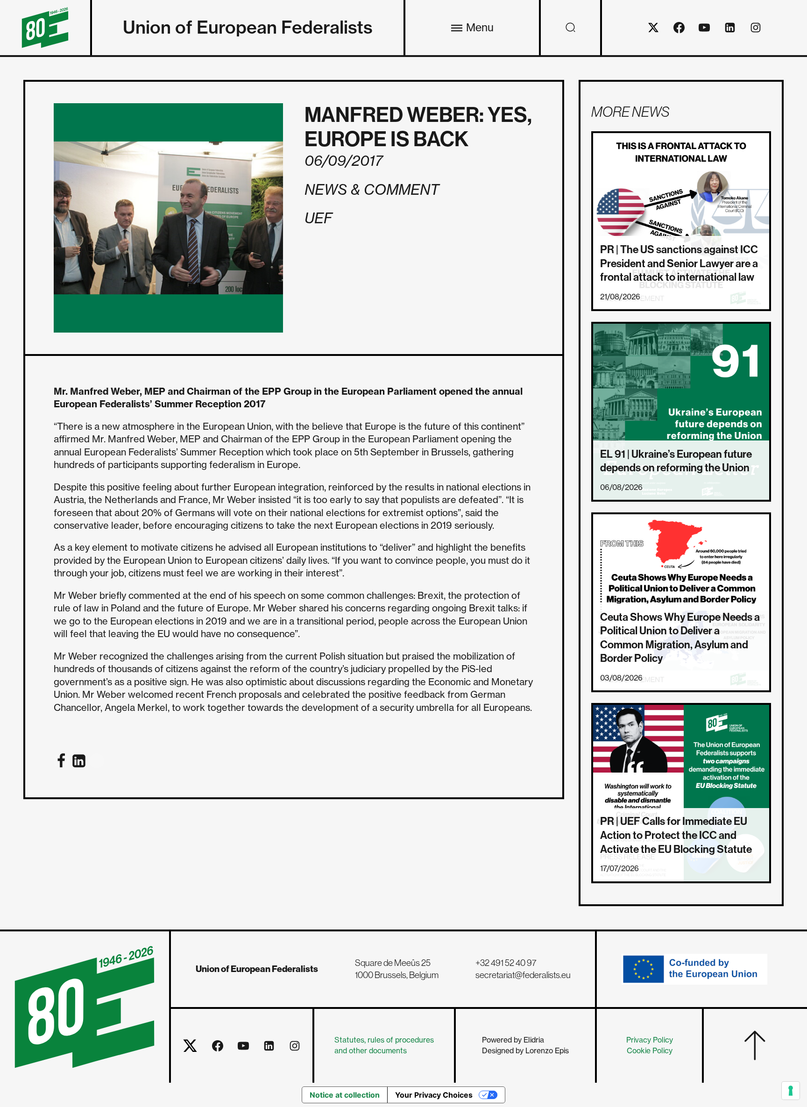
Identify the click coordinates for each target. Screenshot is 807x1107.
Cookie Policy (649, 1050)
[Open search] (570, 27)
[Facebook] (61, 760)
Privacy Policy (649, 1040)
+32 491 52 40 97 (506, 963)
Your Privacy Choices (434, 1095)
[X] (96, 760)
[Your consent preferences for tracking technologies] (791, 1091)
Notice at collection (345, 1095)
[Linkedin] (78, 760)
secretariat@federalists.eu (523, 975)
